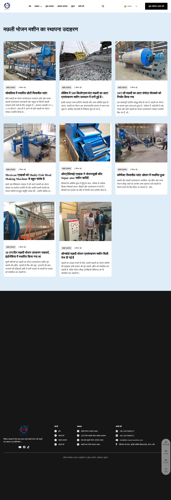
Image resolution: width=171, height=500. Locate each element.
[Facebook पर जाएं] (24, 447)
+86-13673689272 (127, 431)
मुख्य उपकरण (50, 6)
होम (30, 6)
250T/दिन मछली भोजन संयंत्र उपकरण (93, 436)
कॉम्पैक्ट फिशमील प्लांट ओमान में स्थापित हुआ (140, 175)
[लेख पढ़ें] (30, 60)
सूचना (73, 6)
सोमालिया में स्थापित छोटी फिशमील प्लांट (26, 93)
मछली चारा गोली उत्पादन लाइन (90, 444)
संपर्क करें (81, 6)
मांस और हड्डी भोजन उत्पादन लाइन (92, 440)
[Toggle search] (103, 6)
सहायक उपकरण (62, 6)
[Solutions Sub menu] (41, 6)
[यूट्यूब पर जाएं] (20, 447)
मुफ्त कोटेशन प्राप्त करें (156, 6)
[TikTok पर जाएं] (28, 447)
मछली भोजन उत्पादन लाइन (89, 431)
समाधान (37, 6)
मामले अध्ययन (62, 440)
